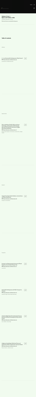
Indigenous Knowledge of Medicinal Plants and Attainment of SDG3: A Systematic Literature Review (12, 344)
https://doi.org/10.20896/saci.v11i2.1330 (10, 346)
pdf (25, 58)
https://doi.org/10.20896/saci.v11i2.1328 (10, 198)
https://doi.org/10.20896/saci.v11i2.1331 (10, 266)
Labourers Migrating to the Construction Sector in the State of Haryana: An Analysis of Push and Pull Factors (12, 317)
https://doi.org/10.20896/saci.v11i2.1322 (10, 320)
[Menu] (34, 8)
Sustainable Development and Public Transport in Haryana (12, 290)
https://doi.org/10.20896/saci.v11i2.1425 (10, 59)
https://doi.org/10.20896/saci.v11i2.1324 (10, 292)
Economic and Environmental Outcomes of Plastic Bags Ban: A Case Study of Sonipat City (12, 264)
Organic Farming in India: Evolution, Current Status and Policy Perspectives (12, 196)
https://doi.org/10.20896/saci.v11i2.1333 (10, 129)
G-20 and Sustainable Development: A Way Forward (12, 58)
